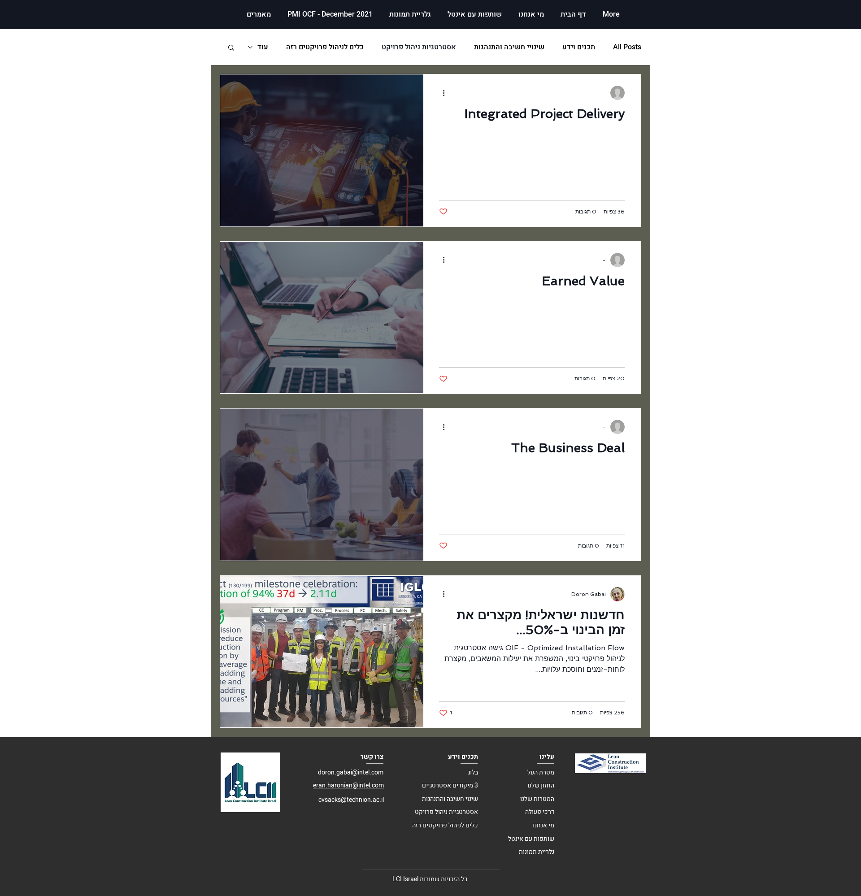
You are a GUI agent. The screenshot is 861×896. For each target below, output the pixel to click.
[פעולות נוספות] (440, 92)
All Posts (627, 47)
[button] (231, 48)
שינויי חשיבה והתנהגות (509, 47)
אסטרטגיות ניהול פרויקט (419, 47)
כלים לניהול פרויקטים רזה (325, 47)
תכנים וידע (578, 47)
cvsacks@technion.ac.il (351, 800)
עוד (262, 47)
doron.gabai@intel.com (350, 772)
